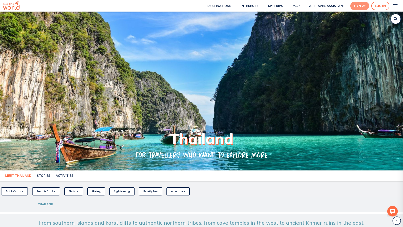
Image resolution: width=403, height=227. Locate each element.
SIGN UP (360, 5)
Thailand (45, 204)
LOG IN (380, 6)
